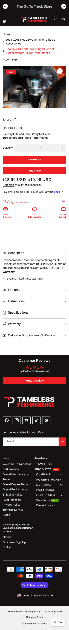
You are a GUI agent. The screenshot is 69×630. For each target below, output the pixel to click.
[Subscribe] (62, 441)
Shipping (8, 184)
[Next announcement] (63, 6)
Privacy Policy (33, 611)
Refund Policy (15, 611)
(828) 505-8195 (21, 524)
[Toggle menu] (61, 474)
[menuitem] (50, 467)
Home (6, 34)
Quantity (8, 147)
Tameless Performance (34, 623)
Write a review (34, 380)
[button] (5, 21)
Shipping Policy (34, 617)
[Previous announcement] (5, 6)
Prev (6, 59)
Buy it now (34, 170)
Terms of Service (52, 611)
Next (15, 59)
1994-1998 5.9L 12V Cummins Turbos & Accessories (30, 41)
